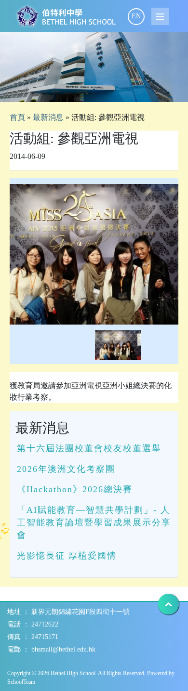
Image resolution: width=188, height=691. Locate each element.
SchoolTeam (21, 681)
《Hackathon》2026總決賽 (75, 489)
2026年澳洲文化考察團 (66, 469)
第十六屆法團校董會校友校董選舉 (89, 448)
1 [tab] (94, 90)
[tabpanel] (94, 67)
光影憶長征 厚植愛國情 (67, 556)
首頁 (17, 117)
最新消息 (48, 117)
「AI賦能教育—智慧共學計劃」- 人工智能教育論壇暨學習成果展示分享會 (94, 522)
